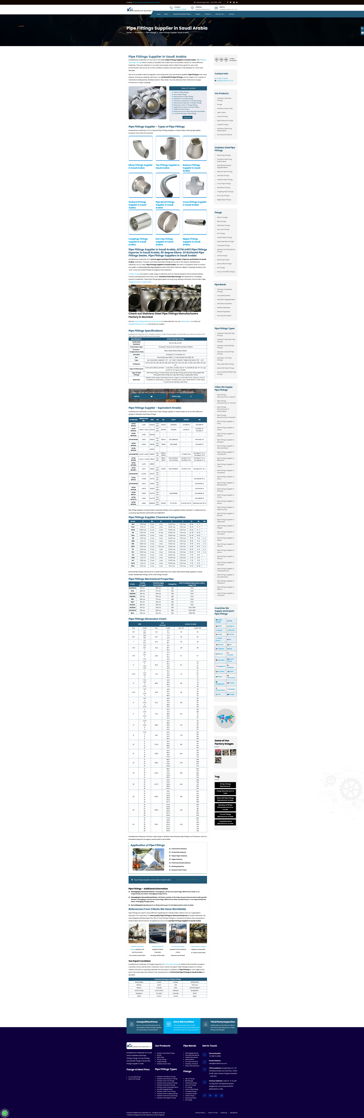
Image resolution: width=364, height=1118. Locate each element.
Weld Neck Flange (223, 225)
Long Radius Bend (223, 296)
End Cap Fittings (223, 196)
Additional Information (181, 109)
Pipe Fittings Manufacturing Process (148, 321)
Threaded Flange (223, 245)
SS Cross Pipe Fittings (178, 946)
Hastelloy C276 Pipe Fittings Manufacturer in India (225, 807)
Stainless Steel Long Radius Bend (224, 130)
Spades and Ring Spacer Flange (226, 251)
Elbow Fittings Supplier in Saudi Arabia (141, 166)
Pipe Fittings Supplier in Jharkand (225, 594)
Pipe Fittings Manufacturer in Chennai (226, 402)
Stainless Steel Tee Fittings (165, 1081)
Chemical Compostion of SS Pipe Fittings (188, 101)
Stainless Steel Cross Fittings (166, 1091)
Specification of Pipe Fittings (183, 96)
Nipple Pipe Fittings (224, 200)
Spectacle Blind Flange (225, 241)
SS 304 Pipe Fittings (171, 964)
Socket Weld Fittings (224, 237)
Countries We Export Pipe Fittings (185, 113)
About (166, 14)
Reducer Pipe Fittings (225, 172)
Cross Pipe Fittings (224, 184)
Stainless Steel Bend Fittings (224, 290)
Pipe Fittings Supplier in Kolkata (225, 435)
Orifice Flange (222, 256)
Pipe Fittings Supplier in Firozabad (225, 533)
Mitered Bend (189, 1059)
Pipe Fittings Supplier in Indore (225, 496)
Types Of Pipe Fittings (181, 92)
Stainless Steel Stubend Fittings (167, 1083)
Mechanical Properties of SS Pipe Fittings (188, 103)
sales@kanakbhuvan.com (138, 324)
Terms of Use (213, 1113)
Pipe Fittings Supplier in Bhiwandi (225, 459)
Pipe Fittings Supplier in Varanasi (225, 564)
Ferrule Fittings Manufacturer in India (225, 815)
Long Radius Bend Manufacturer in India (225, 822)
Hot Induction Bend (224, 316)
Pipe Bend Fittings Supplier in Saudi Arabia (165, 205)
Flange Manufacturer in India (225, 792)
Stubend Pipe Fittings (225, 180)
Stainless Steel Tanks (225, 109)
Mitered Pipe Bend (223, 312)
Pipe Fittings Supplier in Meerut (225, 588)
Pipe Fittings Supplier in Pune (225, 422)
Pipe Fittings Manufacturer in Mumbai (226, 416)
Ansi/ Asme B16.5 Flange (226, 272)
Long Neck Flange (191, 1094)
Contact (231, 14)
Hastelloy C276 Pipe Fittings (224, 359)
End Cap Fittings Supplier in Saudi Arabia (164, 241)
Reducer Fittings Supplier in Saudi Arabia (191, 168)
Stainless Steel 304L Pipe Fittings (226, 340)
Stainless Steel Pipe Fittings (181, 14)
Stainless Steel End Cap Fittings (167, 1096)
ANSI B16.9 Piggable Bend (226, 300)
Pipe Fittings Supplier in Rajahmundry (225, 508)
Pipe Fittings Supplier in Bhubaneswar (225, 484)
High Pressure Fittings (225, 121)
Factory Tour (220, 14)
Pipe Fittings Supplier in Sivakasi (225, 490)
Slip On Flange (222, 217)
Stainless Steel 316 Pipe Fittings (225, 347)
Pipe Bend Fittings (223, 188)
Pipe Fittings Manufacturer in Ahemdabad (223, 409)
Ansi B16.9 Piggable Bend (165, 1089)
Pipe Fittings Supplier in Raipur (225, 539)
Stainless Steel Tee (158, 946)
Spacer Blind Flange (224, 264)
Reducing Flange (223, 260)
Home (158, 14)
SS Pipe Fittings (134, 274)
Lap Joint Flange (223, 229)
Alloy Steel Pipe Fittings (225, 364)
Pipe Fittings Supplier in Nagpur (225, 527)
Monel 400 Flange (134, 1079)
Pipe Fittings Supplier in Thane (225, 465)
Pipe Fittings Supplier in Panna (225, 551)
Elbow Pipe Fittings (224, 155)
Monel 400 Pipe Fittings (225, 368)
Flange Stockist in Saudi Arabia (140, 282)
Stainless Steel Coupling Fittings (167, 1094)
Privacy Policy (200, 1113)
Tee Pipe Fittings (223, 176)
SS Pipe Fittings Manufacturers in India (145, 2)
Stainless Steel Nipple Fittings (166, 1098)
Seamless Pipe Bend (224, 304)
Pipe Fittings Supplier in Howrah (225, 545)
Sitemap (224, 1113)
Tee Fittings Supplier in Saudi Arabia (168, 166)
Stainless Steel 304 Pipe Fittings (226, 334)
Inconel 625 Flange (134, 1077)
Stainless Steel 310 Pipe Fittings (225, 353)
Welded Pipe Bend (223, 308)
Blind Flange (221, 221)
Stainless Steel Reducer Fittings (167, 1079)
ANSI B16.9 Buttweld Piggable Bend (224, 166)
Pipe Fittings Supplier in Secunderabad (225, 447)
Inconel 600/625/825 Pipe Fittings (226, 373)
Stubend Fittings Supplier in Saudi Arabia (137, 205)
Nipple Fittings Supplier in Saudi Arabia (191, 241)
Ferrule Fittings (222, 117)
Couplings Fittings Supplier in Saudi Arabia (138, 241)
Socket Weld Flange (191, 1089)
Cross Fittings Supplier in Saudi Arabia (195, 203)
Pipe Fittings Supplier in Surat (225, 478)
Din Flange (221, 268)
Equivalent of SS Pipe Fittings (183, 99)
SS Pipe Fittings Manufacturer (225, 785)
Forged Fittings (222, 125)
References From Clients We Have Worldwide (189, 111)
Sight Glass (221, 112)
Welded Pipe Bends (191, 1057)
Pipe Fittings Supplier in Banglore (225, 441)
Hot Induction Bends (224, 135)
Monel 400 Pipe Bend (192, 1066)
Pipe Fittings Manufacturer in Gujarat (226, 396)
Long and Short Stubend (198, 946)
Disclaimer (233, 1113)
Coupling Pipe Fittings (225, 192)
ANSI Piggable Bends (191, 1053)
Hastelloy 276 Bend (191, 1064)
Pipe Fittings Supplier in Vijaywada (225, 521)
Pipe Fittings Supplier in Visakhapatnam (225, 570)
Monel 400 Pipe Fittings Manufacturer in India (225, 799)
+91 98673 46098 (180, 9)
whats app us (186, 321)
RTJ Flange (221, 233)
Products (207, 14)
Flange (197, 14)
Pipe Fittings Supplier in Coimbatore (225, 453)
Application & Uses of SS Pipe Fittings (186, 107)
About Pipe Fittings (180, 94)
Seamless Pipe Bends (192, 1055)
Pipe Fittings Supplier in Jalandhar (225, 472)
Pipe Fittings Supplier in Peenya (225, 557)
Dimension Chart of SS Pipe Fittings (186, 105)
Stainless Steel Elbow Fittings (166, 1077)
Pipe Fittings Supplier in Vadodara (225, 582)
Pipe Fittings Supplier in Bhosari (225, 514)
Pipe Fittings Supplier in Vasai (225, 429)
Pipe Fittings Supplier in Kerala (225, 502)
